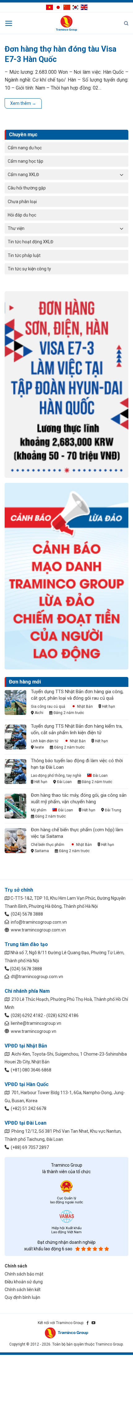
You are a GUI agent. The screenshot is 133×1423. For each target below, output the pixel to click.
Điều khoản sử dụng (24, 1281)
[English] (84, 6)
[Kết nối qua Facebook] (87, 1323)
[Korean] (75, 6)
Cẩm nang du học (25, 147)
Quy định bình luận (22, 1297)
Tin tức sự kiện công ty (29, 268)
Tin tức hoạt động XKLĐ (30, 241)
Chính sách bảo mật (24, 1273)
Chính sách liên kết (23, 1289)
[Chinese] (67, 6)
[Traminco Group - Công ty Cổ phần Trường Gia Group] (66, 23)
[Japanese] (58, 6)
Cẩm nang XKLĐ (23, 174)
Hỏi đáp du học (22, 214)
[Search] (126, 23)
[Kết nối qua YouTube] (93, 1323)
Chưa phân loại (22, 201)
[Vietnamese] (49, 6)
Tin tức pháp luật (24, 255)
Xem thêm (23, 103)
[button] (9, 23)
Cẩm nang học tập (25, 161)
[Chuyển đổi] (121, 174)
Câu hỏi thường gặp (27, 187)
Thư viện (16, 228)
